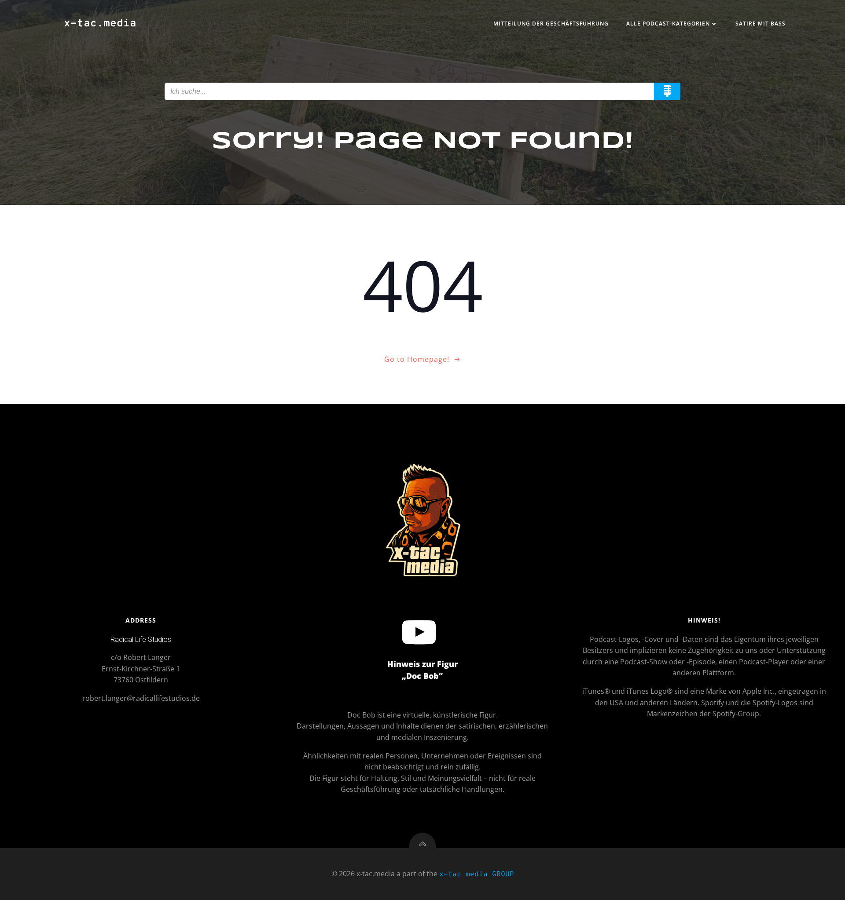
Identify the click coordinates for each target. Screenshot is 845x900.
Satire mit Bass (760, 23)
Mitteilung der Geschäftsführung (551, 23)
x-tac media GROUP (476, 874)
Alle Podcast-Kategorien (668, 23)
